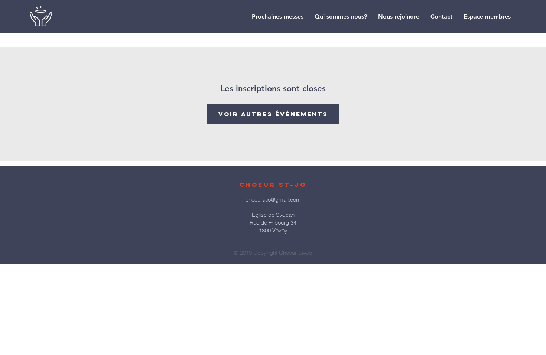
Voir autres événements (273, 114)
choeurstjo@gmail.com (273, 199)
